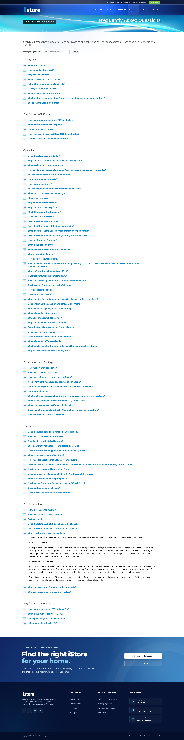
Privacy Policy (133, 736)
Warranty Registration (123, 2)
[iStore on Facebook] (24, 710)
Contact (143, 10)
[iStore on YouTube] (35, 710)
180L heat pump (75, 699)
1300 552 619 (110, 2)
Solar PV (110, 10)
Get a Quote (154, 2)
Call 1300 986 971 (145, 663)
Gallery (155, 10)
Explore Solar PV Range (140, 2)
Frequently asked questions (107, 699)
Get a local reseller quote (142, 656)
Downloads (121, 10)
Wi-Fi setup (102, 713)
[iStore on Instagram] (29, 710)
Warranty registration (105, 704)
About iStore (158, 736)
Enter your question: (32, 51)
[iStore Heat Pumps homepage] (28, 694)
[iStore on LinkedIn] (40, 710)
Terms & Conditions (146, 736)
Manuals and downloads (106, 708)
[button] (92, 65)
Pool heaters (74, 708)
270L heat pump (75, 704)
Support (132, 9)
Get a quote (74, 713)
